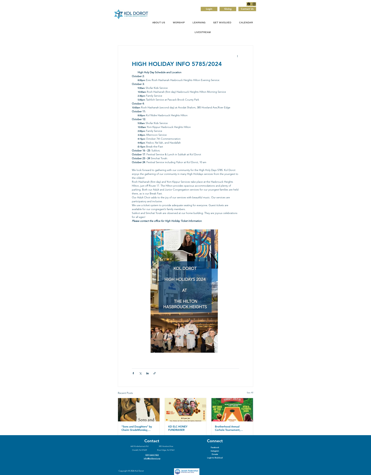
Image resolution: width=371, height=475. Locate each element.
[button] (179, 22)
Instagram (215, 451)
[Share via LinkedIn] (147, 373)
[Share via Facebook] (133, 373)
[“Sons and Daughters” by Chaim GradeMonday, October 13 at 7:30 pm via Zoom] (139, 409)
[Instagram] (254, 4)
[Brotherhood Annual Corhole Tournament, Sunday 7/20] (232, 409)
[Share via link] (154, 373)
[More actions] (237, 56)
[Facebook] (249, 4)
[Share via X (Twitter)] (140, 373)
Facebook (215, 447)
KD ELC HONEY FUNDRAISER (177, 428)
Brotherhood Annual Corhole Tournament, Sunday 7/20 (227, 428)
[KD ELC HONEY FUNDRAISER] (185, 409)
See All (250, 392)
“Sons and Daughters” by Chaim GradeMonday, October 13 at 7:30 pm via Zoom (137, 428)
